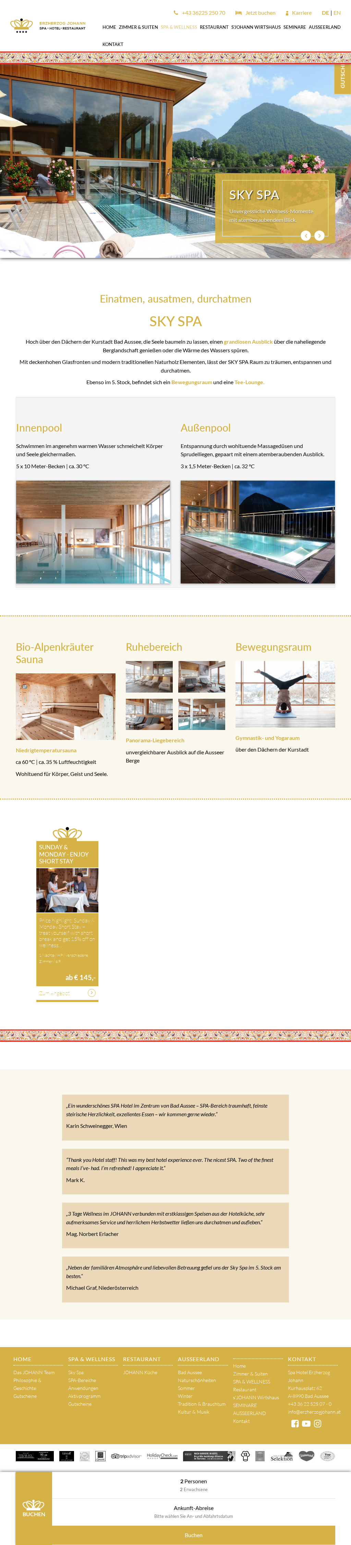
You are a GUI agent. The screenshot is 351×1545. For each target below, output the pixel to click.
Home (109, 27)
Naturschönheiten (197, 1380)
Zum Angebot (54, 993)
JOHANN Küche (140, 1372)
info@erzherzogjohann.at (314, 1412)
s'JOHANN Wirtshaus (256, 27)
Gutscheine (25, 1396)
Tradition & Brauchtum (202, 1404)
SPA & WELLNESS (179, 27)
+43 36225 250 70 (203, 12)
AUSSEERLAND (325, 27)
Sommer (186, 1388)
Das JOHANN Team (34, 1372)
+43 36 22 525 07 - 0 (309, 1404)
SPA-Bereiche (82, 1380)
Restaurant (214, 27)
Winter (185, 1396)
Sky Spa (76, 1372)
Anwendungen (83, 1388)
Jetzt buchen (260, 12)
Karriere (301, 12)
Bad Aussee (190, 1372)
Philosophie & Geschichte (27, 1384)
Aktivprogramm (84, 1396)
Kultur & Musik (193, 1412)
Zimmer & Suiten (138, 27)
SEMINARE (294, 27)
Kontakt (112, 44)
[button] (305, 235)
